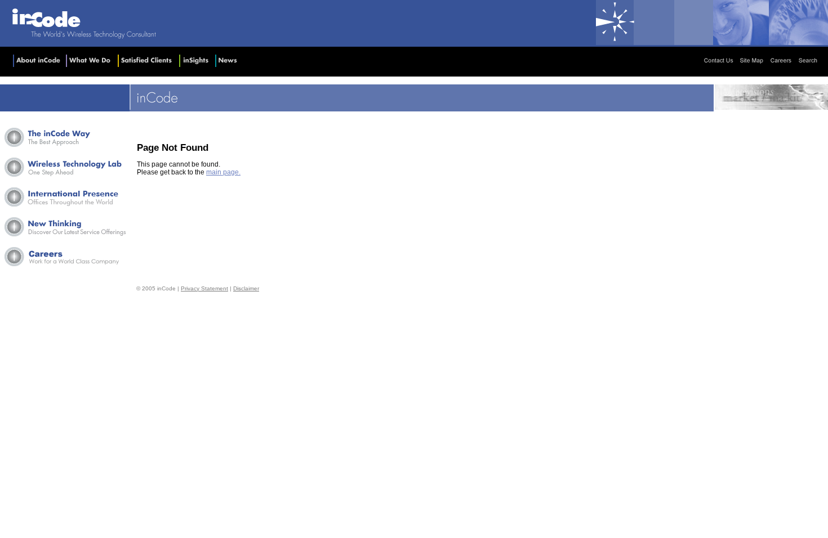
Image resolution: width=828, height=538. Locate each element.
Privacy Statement (204, 288)
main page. (223, 172)
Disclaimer (246, 288)
